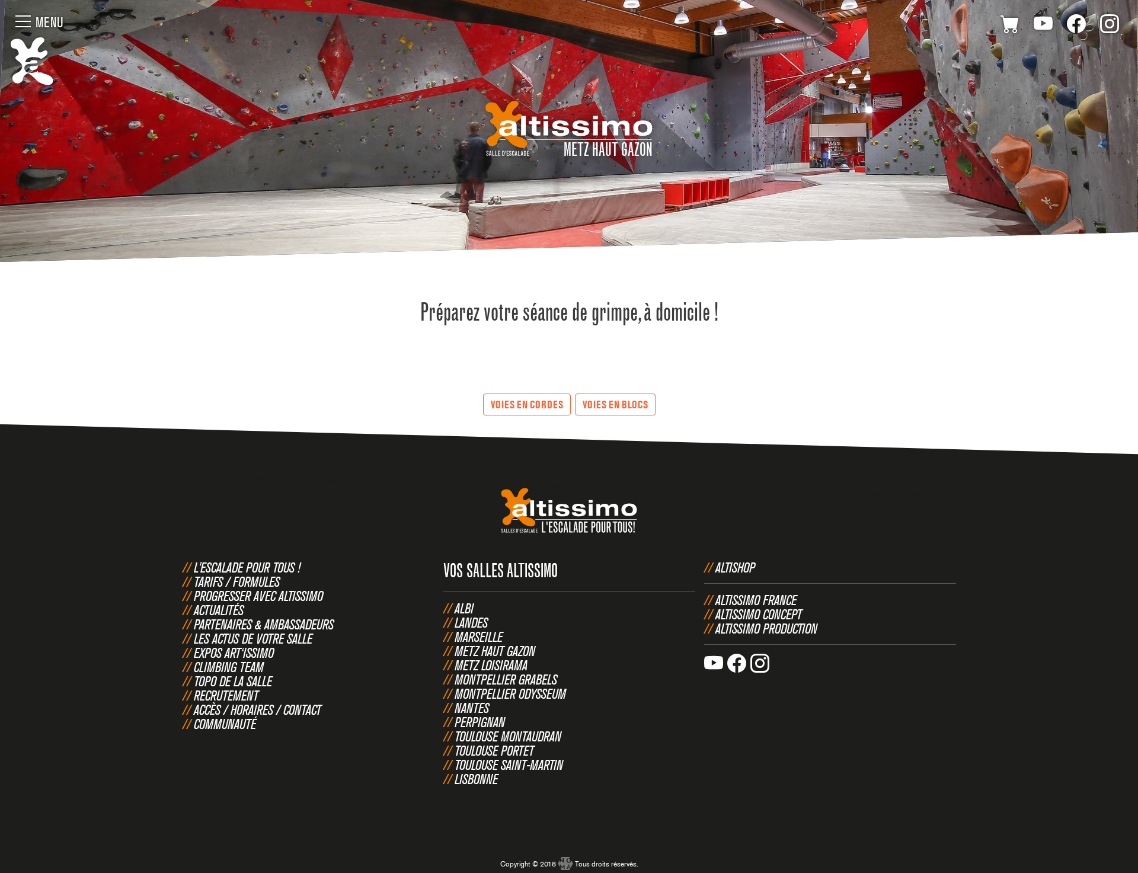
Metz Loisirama (491, 665)
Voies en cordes (527, 404)
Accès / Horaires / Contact (257, 709)
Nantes (472, 708)
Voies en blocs (615, 404)
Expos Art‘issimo (234, 652)
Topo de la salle (233, 681)
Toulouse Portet (494, 750)
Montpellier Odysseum (510, 693)
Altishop (735, 567)
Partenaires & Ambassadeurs (264, 624)
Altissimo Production (766, 628)
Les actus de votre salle (253, 638)
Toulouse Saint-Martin (509, 764)
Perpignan (480, 722)
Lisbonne (476, 779)
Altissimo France (756, 600)
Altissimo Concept (758, 614)
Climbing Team (229, 667)
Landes (471, 622)
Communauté (225, 724)
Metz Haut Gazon (495, 651)
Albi (464, 608)
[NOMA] (565, 858)
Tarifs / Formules (237, 581)
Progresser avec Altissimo (258, 596)
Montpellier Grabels (506, 679)
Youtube (1043, 26)
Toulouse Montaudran (508, 736)
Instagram (1109, 26)
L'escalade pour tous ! (247, 567)
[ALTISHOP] (1010, 26)
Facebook (1076, 26)
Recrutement (226, 695)
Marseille (479, 636)
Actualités (219, 610)
